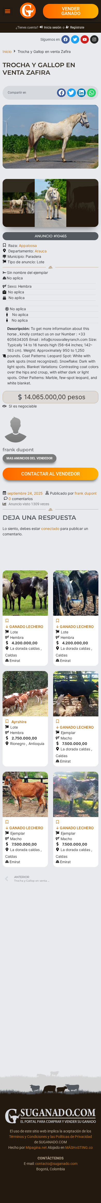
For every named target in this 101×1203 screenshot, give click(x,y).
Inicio (7, 51)
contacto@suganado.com (56, 1163)
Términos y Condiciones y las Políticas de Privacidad (50, 1137)
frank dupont (86, 493)
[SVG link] (50, 1116)
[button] (8, 11)
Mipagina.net (36, 1147)
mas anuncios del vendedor (29, 458)
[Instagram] (94, 39)
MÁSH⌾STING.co (79, 1147)
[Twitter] (75, 39)
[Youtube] (85, 39)
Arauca (41, 251)
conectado (50, 528)
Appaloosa (28, 245)
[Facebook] (65, 39)
